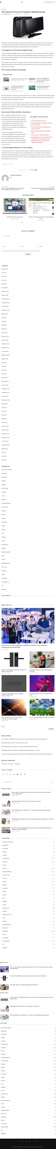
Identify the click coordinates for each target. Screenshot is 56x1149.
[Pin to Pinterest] (34, 170)
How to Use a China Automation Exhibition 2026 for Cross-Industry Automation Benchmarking (24, 646)
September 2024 (6, 355)
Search (3, 726)
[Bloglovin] (51, 2)
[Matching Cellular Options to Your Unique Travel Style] (6, 803)
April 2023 (4, 418)
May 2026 (4, 280)
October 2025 (5, 306)
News (28, 918)
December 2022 (5, 433)
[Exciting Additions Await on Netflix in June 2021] (42, 683)
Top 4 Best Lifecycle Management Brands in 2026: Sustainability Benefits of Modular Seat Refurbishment (27, 754)
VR (28, 944)
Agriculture (28, 845)
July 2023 (4, 407)
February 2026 (5, 291)
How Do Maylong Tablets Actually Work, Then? (42, 717)
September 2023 (6, 400)
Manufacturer (28, 908)
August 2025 (5, 314)
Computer (4, 164)
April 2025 (4, 329)
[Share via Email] (36, 170)
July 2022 (4, 452)
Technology (28, 937)
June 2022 (4, 456)
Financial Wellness (28, 871)
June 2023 (4, 411)
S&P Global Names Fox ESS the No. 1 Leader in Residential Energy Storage (19, 746)
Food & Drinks (28, 875)
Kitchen (28, 894)
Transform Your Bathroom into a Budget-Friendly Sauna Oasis (12, 694)
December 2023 (5, 388)
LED (28, 898)
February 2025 (5, 336)
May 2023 (4, 415)
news (10, 164)
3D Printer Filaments (28, 842)
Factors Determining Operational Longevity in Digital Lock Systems (14, 670)
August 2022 (5, 448)
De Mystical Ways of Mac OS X (19, 79)
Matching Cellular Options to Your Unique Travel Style (15, 742)
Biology (28, 851)
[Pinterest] (49, 2)
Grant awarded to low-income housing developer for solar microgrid (12, 718)
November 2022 (5, 437)
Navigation (17, 763)
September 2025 (6, 310)
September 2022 (6, 445)
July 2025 (4, 317)
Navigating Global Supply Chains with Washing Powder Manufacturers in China (21, 750)
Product (28, 921)
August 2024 (5, 358)
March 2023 (5, 422)
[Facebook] (44, 2)
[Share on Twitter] (33, 170)
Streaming (28, 931)
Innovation (28, 888)
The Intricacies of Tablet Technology (40, 135)
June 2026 (4, 276)
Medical (28, 911)
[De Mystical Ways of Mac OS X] (6, 80)
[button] (4, 211)
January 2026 (5, 295)
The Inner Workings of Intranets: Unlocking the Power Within (43, 80)
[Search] (55, 2)
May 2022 (4, 460)
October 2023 (5, 396)
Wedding (28, 947)
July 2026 (4, 272)
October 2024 (5, 351)
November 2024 (5, 347)
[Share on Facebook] (31, 170)
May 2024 (4, 370)
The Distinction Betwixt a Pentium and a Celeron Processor (18, 88)
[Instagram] (47, 2)
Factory (28, 865)
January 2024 (5, 385)
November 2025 (5, 302)
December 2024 (5, 343)
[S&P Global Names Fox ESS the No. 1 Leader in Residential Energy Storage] (6, 812)
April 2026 (4, 284)
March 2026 (5, 287)
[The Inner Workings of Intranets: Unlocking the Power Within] (32, 81)
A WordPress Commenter (7, 763)
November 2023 (5, 392)
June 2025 (4, 321)
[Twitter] (46, 2)
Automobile (28, 848)
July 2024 (4, 362)
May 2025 (4, 325)
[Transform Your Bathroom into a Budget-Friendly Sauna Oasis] (14, 683)
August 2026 (5, 269)
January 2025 (5, 340)
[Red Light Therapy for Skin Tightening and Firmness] (42, 659)
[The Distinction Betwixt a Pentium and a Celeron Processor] (6, 88)
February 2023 (5, 426)
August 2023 (5, 403)
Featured (28, 868)
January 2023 (5, 430)
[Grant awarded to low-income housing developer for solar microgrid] (14, 707)
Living (28, 904)
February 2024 (5, 381)
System (28, 934)
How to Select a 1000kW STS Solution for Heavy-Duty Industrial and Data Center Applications (24, 739)
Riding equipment (28, 924)
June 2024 (4, 366)
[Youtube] (17, 774)
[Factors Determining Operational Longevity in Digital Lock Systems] (14, 659)
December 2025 (5, 299)
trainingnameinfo (7, 14)
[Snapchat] (21, 774)
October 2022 (5, 441)
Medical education (28, 914)
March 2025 (5, 332)
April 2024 (4, 373)
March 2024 (5, 377)
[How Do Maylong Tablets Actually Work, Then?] (32, 88)
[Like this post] (30, 170)
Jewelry (28, 891)
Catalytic (28, 855)
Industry (28, 885)
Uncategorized (28, 941)
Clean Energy (28, 858)
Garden (28, 881)
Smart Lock (28, 927)
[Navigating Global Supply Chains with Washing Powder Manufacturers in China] (6, 821)
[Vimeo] (52, 2)
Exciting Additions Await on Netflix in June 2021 (41, 694)
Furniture (28, 878)
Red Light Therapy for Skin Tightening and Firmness (41, 670)
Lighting (28, 901)
